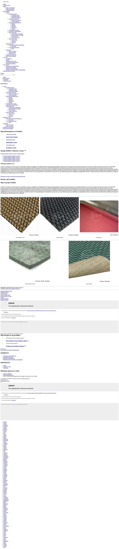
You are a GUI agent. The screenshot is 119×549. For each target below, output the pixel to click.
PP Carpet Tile (15, 36)
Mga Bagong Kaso (10, 10)
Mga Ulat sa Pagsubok (11, 56)
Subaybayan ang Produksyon (12, 66)
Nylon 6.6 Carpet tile (16, 20)
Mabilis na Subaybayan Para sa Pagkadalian (15, 69)
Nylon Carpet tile (15, 21)
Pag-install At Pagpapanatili (12, 62)
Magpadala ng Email (5, 381)
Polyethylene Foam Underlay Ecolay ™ (14, 287)
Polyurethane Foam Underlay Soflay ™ (17, 341)
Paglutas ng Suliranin (10, 63)
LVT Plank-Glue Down (14, 47)
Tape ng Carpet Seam (5, 294)
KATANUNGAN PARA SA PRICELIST (10, 350)
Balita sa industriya (10, 9)
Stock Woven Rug (13, 38)
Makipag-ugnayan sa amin (9, 71)
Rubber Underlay (4, 299)
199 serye (14, 42)
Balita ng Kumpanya (10, 7)
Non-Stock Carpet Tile (14, 19)
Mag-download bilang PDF (19, 176)
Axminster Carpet (15, 15)
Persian (13, 28)
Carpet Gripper (4, 293)
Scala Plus (14, 46)
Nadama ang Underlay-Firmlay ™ (12, 288)
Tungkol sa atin (6, 5)
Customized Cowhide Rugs (15, 31)
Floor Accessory (12, 52)
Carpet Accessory (12, 51)
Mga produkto (6, 11)
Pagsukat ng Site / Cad (11, 61)
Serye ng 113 (14, 40)
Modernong (14, 27)
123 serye (14, 41)
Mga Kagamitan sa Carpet (6, 291)
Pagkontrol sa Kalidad (11, 67)
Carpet (7, 12)
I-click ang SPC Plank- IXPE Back (16, 45)
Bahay (4, 4)
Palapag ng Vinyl (10, 43)
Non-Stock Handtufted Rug (15, 22)
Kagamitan (8, 50)
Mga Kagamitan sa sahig (6, 296)
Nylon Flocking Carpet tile (17, 35)
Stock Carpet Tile (12, 32)
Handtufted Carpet (16, 16)
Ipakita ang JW (12, 53)
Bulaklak (13, 25)
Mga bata (14, 26)
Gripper (2, 297)
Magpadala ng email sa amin (7, 176)
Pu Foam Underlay (5, 298)
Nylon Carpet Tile (15, 37)
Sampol (7, 59)
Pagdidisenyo (9, 58)
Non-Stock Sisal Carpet (14, 30)
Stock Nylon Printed (16, 17)
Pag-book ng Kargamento (11, 68)
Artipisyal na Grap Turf (11, 54)
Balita (4, 6)
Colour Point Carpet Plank (17, 33)
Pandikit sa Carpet (4, 292)
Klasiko (13, 23)
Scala (13, 48)
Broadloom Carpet (13, 14)
